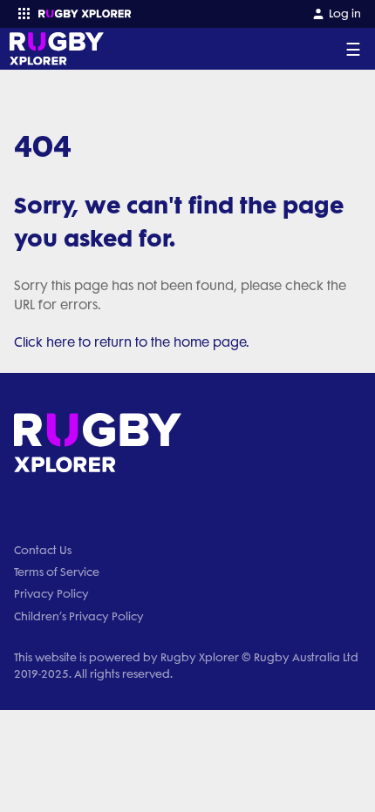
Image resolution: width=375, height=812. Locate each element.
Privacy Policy (51, 593)
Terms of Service (56, 572)
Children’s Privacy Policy (79, 616)
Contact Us (43, 550)
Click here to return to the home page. (131, 342)
